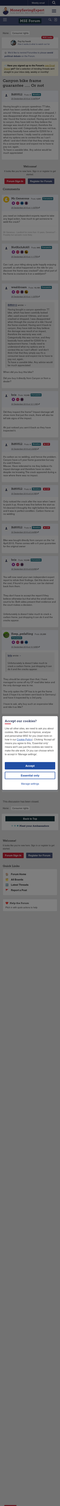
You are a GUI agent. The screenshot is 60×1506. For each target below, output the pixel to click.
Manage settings (30, 783)
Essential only (30, 775)
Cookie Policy (24, 739)
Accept (30, 766)
